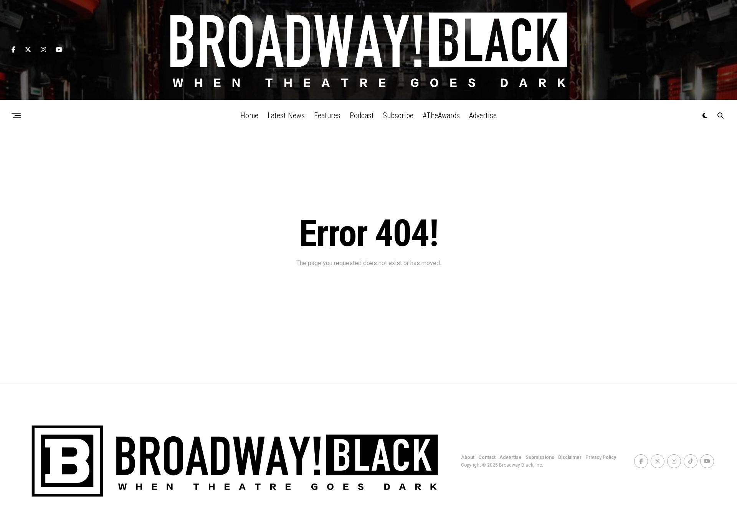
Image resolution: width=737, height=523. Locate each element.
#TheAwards (441, 115)
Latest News (286, 115)
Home (249, 115)
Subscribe (398, 115)
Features (327, 115)
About (467, 457)
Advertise (483, 115)
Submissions (539, 457)
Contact (487, 457)
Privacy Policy (600, 457)
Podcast (362, 115)
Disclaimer (570, 457)
